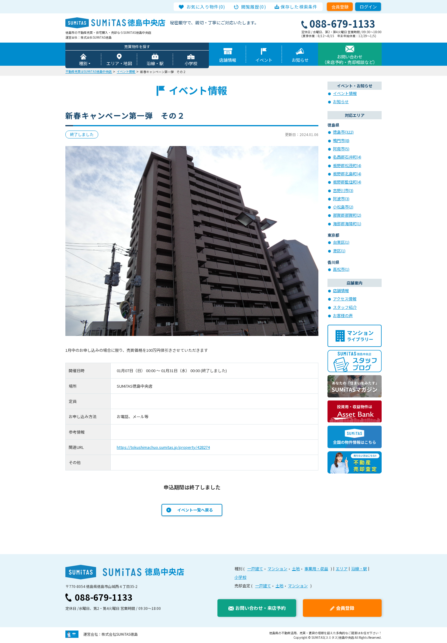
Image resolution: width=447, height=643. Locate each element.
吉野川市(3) (343, 190)
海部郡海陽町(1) (347, 223)
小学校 (191, 63)
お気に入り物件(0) (205, 7)
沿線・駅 (155, 63)
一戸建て (255, 568)
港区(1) (339, 250)
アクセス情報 (344, 299)
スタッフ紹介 (345, 307)
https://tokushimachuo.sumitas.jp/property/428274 (163, 447)
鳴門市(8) (341, 140)
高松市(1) (341, 269)
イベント (263, 60)
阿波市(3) (341, 198)
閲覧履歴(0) (253, 7)
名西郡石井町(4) (347, 157)
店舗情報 (227, 60)
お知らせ (300, 60)
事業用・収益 (316, 568)
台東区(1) (341, 242)
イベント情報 (345, 93)
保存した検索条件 (299, 7)
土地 (296, 568)
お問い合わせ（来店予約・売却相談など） (349, 59)
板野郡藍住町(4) (347, 182)
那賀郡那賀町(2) (347, 215)
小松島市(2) (343, 207)
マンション (277, 568)
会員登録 (339, 7)
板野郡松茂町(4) (347, 165)
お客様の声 (343, 315)
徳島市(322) (343, 132)
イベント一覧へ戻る (195, 510)
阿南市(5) (341, 149)
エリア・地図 (119, 63)
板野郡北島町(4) (347, 173)
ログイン (368, 7)
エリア (342, 568)
